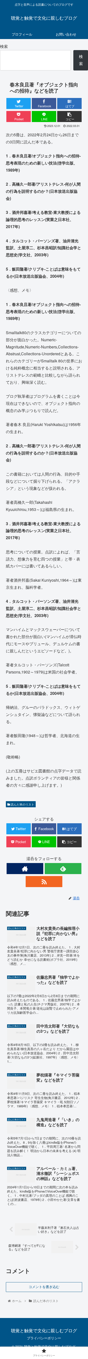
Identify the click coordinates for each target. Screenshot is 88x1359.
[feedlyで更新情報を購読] (63, 868)
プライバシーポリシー (44, 1337)
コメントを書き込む (44, 1287)
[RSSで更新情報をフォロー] (44, 881)
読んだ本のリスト (22, 804)
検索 (4, 46)
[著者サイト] (25, 868)
